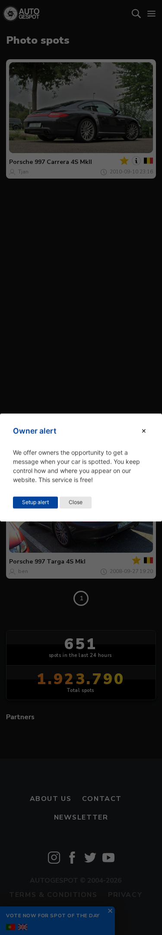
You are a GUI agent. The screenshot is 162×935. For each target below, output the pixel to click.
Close (76, 502)
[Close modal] (144, 431)
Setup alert (35, 502)
